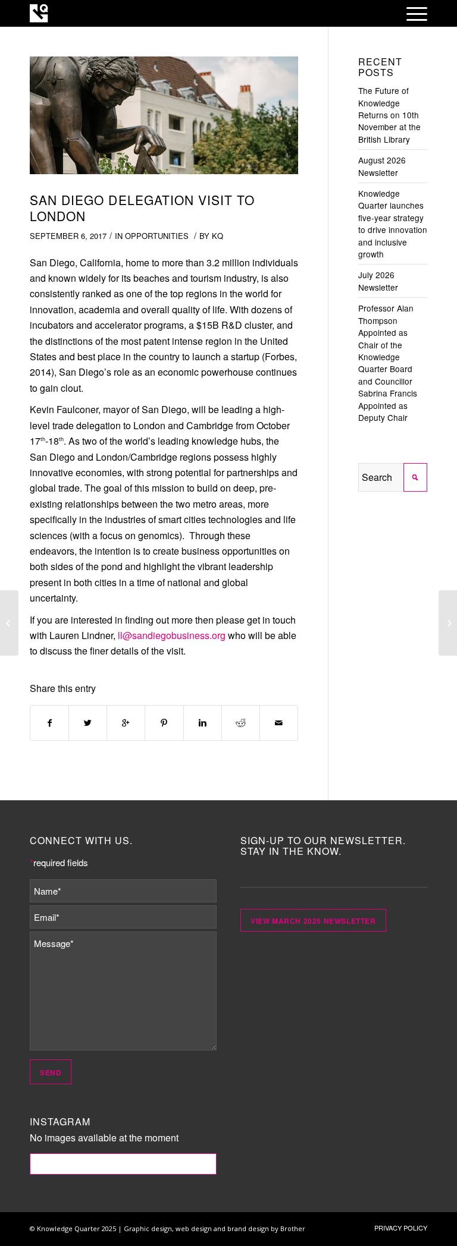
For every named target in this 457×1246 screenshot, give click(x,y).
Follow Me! (123, 1164)
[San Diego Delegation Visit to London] (164, 121)
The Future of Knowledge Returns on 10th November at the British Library (389, 114)
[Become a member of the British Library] (9, 623)
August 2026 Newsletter (382, 166)
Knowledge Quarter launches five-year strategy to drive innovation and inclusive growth (392, 223)
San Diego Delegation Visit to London (142, 208)
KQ (217, 235)
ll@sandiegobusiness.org (172, 635)
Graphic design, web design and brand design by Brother (214, 1228)
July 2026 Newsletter (378, 280)
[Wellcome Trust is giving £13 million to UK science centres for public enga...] (448, 623)
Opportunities (157, 235)
